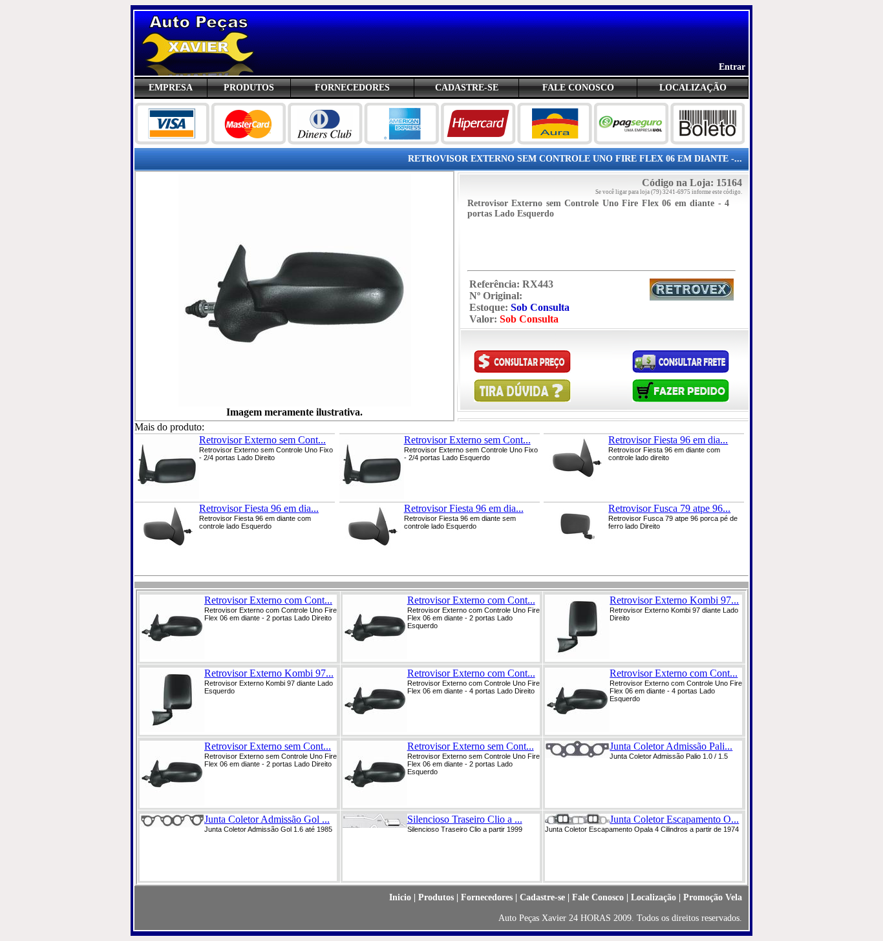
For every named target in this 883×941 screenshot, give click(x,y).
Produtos (436, 897)
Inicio (400, 897)
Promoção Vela (712, 897)
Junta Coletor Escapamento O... (674, 819)
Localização (653, 897)
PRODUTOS (249, 87)
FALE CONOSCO (578, 87)
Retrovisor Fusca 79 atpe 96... (669, 508)
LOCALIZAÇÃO (693, 87)
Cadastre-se (542, 897)
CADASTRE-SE (466, 87)
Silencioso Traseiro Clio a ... (464, 819)
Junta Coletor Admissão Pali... (671, 746)
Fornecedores (487, 897)
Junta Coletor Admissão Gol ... (267, 819)
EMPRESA (171, 87)
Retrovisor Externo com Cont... (268, 600)
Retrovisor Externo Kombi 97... (674, 600)
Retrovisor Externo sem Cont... (262, 439)
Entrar (732, 67)
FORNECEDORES (352, 87)
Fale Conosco (598, 897)
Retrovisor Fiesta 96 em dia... (668, 439)
